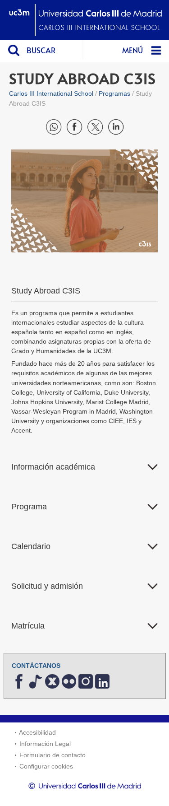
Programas (114, 93)
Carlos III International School (51, 93)
